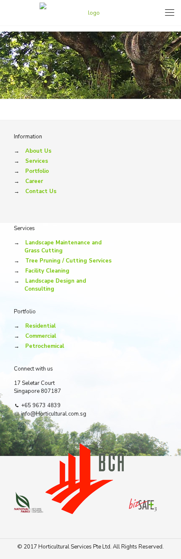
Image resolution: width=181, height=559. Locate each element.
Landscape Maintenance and (62, 246)
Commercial (40, 336)
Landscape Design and (55, 285)
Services (36, 161)
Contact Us (40, 191)
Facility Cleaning (47, 271)
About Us (38, 151)
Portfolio (37, 171)
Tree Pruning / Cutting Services (68, 261)
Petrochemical (44, 346)
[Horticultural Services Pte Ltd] (90, 12)
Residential (40, 326)
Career (34, 181)
